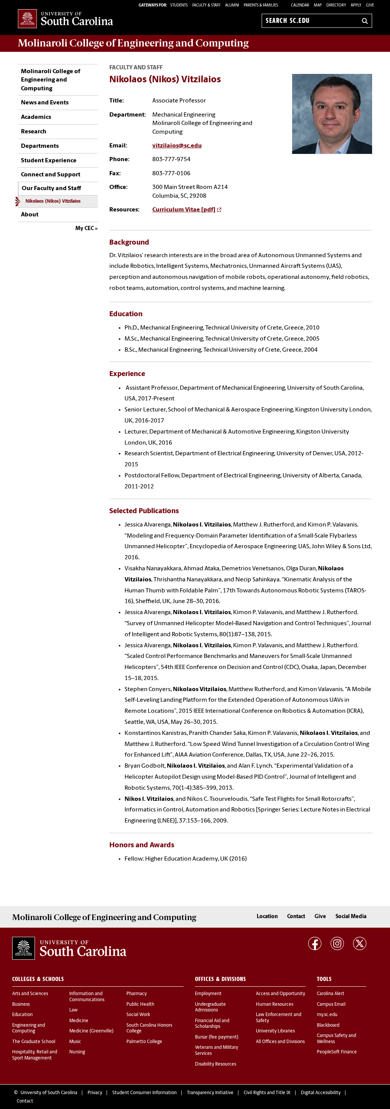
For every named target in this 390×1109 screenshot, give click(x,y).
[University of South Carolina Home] (65, 19)
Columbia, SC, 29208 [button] (179, 196)
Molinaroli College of (133, 43)
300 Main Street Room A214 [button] (190, 187)
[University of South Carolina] (69, 948)
